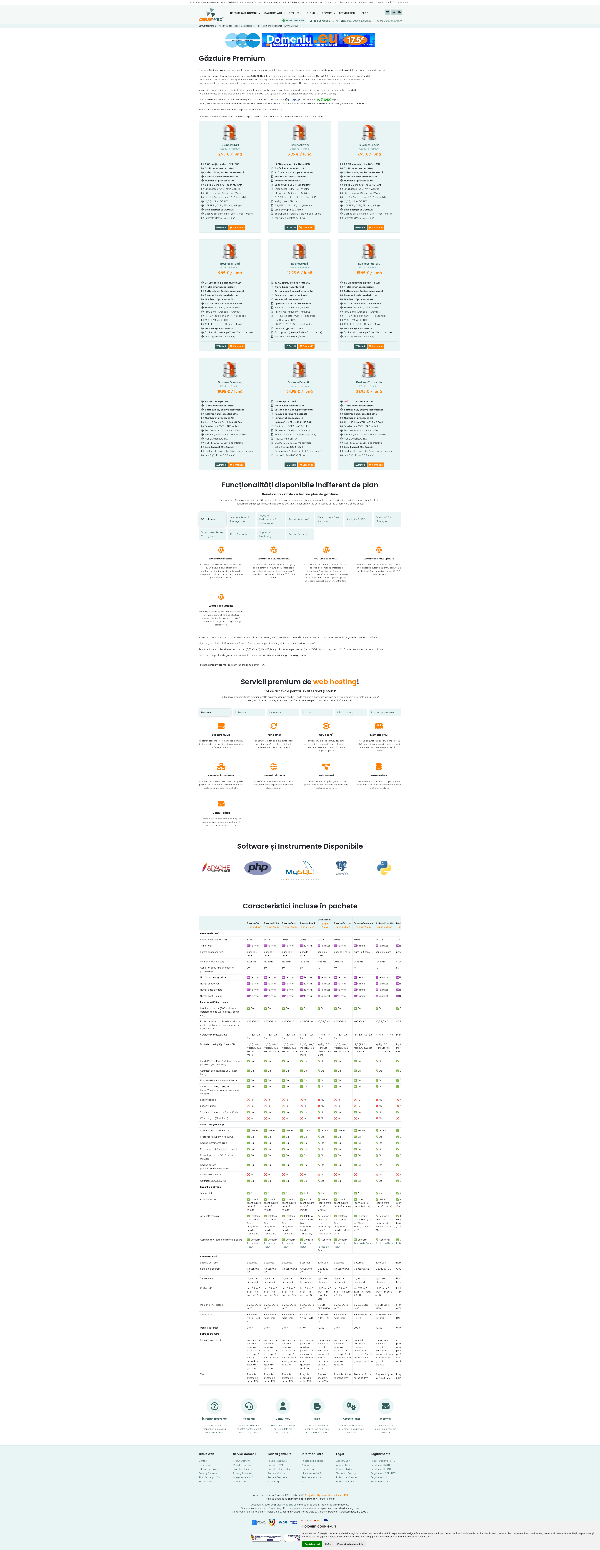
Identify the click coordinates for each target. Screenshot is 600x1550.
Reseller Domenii (242, 1464)
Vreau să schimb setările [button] (350, 1544)
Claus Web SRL (285, 1504)
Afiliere (306, 1464)
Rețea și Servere (208, 1473)
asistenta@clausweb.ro (389, 20)
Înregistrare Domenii (244, 13)
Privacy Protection (243, 1473)
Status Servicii (206, 1481)
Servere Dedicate (277, 1477)
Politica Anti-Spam (312, 1477)
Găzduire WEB (273, 13)
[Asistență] (394, 12)
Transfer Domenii (242, 1469)
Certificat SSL (240, 1481)
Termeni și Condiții (346, 1473)
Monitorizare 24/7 (311, 1473)
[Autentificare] (399, 12)
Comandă (238, 227)
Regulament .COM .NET (383, 1473)
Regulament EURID (381, 1469)
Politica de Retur (363, 1243)
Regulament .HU (379, 1477)
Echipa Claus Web (208, 1469)
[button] (281, 879)
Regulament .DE (379, 1481)
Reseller (294, 13)
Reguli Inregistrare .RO (383, 1460)
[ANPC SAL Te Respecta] (266, 1537)
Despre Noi (205, 1464)
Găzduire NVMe (276, 1464)
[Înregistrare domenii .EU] (300, 40)
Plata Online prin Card (210, 1477)
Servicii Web (347, 13)
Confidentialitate (345, 1469)
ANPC (305, 1481)
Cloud (311, 13)
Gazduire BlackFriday (279, 1469)
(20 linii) (325, 20)
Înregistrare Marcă (243, 1477)
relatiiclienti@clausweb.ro (358, 20)
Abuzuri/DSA (343, 1460)
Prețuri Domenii (241, 1460)
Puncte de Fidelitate (312, 1460)
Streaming (273, 1481)
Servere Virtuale (276, 1473)
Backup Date (309, 1469)
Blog (365, 13)
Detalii (222, 227)
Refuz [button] (328, 1544)
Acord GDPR (343, 1464)
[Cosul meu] (387, 12)
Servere (327, 13)
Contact (203, 1460)
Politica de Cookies (346, 1477)
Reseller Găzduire (277, 1460)
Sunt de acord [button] (312, 1544)
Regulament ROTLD (381, 1464)
